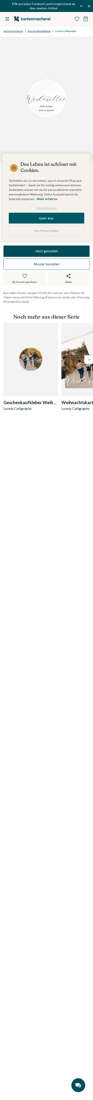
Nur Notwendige (46, 230)
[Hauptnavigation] (7, 19)
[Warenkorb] (86, 19)
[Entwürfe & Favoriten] (77, 19)
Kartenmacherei (13, 31)
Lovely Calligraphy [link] (65, 31)
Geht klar (46, 218)
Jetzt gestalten (46, 251)
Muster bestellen (46, 264)
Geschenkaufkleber (39, 31)
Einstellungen (46, 208)
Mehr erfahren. (47, 199)
